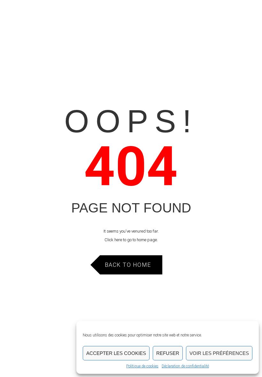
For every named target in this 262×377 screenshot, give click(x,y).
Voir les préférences (219, 353)
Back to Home (128, 264)
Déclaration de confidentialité (185, 366)
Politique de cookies (142, 366)
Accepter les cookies (116, 353)
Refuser (167, 353)
